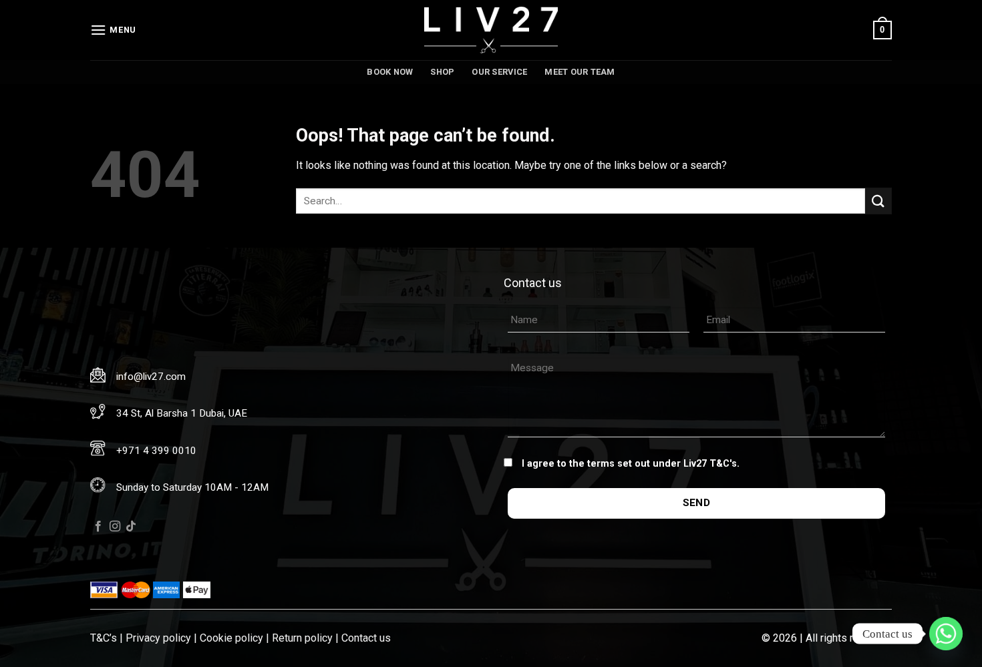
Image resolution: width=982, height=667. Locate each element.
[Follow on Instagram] (115, 527)
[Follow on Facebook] (98, 527)
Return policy (302, 638)
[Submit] (878, 201)
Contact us (366, 638)
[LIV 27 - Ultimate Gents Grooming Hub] (491, 30)
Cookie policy (231, 638)
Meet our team (579, 72)
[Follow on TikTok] (131, 527)
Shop (442, 72)
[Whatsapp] (946, 633)
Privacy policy (158, 638)
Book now (390, 72)
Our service (499, 72)
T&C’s (103, 638)
